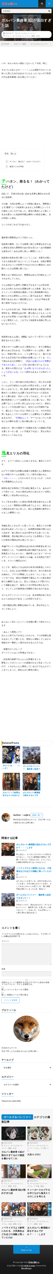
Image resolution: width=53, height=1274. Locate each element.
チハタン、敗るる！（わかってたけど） (23, 161)
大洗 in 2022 (33, 1154)
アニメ (8, 36)
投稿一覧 (36, 815)
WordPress (26, 1268)
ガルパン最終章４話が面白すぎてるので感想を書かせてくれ (12, 1155)
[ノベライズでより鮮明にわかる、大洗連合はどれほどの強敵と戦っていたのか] (8, 873)
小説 (10, 1224)
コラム (36, 1148)
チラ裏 (43, 1148)
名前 (3, 969)
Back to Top (26, 1250)
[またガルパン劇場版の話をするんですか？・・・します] (8, 849)
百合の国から (33, 1262)
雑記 (42, 1186)
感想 (33, 36)
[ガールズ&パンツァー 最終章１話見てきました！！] (8, 899)
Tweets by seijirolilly (11, 1101)
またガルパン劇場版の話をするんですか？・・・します (38, 1230)
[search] (49, 11)
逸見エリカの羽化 (15, 166)
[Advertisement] (26, 113)
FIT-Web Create (28, 1266)
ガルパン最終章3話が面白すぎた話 (13, 1191)
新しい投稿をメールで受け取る (14, 995)
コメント (5, 941)
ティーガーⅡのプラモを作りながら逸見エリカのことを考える (38, 1193)
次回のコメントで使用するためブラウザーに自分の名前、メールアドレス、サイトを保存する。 (26, 983)
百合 (38, 36)
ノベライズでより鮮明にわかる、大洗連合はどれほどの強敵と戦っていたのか (33, 871)
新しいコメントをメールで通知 (14, 989)
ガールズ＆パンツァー (27, 33)
